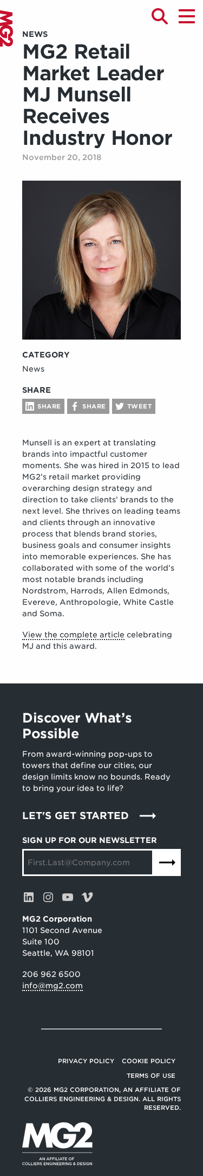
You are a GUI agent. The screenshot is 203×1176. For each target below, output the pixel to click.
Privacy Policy (86, 1061)
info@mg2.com (52, 985)
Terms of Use (151, 1075)
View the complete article (73, 634)
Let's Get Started (75, 815)
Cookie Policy (148, 1061)
